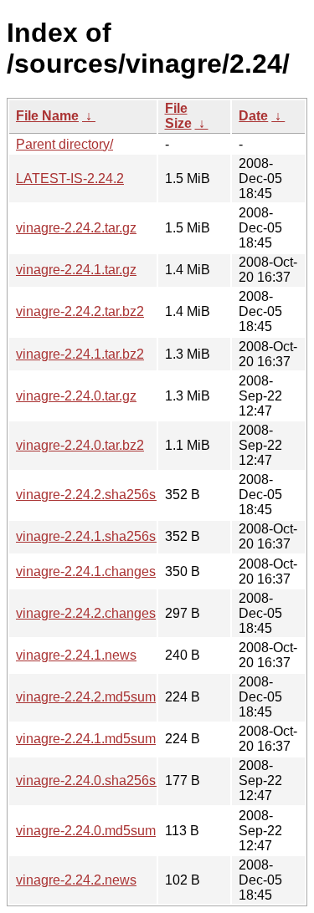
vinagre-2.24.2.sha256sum (95, 494)
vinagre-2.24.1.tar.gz (76, 270)
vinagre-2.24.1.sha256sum (95, 536)
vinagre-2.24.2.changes (86, 613)
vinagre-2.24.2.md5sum (86, 697)
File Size (178, 115)
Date (253, 116)
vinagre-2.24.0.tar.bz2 (80, 445)
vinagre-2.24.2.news (76, 880)
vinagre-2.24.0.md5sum (86, 831)
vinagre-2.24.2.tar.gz (76, 228)
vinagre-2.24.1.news (76, 655)
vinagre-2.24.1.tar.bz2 (80, 354)
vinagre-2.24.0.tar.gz (76, 396)
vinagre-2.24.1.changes (86, 571)
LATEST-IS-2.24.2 (70, 178)
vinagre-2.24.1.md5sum (86, 739)
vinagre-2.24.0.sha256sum (95, 780)
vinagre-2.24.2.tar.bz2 (80, 311)
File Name (47, 116)
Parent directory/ (64, 144)
